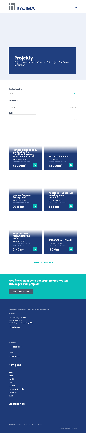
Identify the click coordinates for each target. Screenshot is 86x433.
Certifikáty (13, 392)
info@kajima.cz (14, 356)
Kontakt (12, 386)
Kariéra (11, 382)
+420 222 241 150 (15, 347)
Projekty (12, 379)
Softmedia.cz (72, 428)
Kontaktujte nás (21, 292)
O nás (11, 376)
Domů (11, 372)
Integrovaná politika (16, 389)
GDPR (11, 396)
